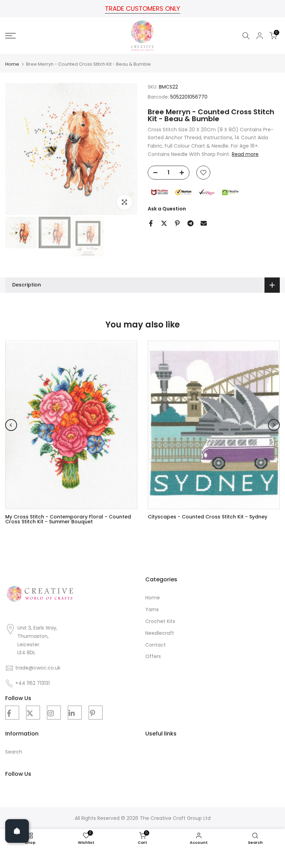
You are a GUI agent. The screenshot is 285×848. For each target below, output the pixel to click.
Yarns (152, 609)
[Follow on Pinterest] (96, 713)
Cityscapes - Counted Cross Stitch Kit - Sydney (207, 516)
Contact (155, 645)
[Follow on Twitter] (33, 713)
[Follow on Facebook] (12, 713)
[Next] (274, 425)
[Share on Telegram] (190, 223)
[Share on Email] (204, 223)
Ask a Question (167, 208)
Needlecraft (159, 633)
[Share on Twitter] (164, 223)
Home (12, 64)
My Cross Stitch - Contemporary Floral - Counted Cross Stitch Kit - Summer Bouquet (68, 519)
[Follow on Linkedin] (75, 713)
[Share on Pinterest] (177, 223)
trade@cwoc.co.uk (37, 668)
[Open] (17, 831)
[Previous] (11, 425)
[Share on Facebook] (151, 223)
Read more (245, 154)
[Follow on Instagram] (54, 713)
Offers (153, 656)
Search (13, 752)
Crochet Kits (160, 621)
